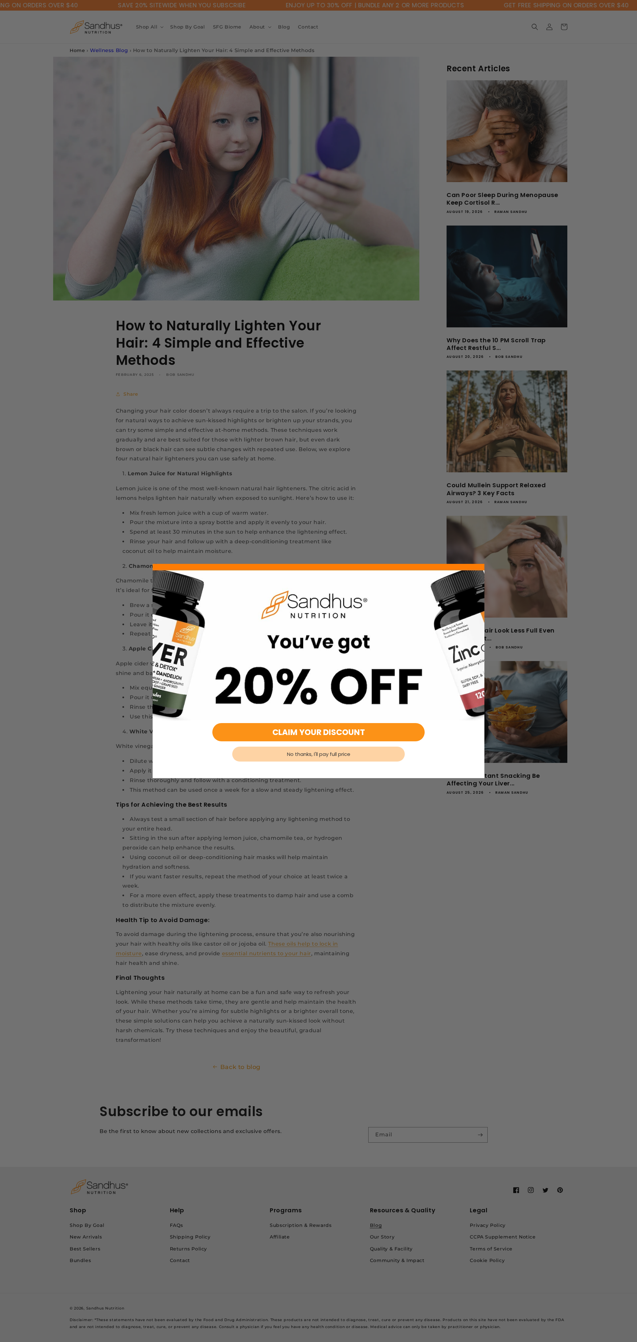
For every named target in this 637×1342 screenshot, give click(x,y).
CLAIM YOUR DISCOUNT (318, 732)
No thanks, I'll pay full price (318, 754)
